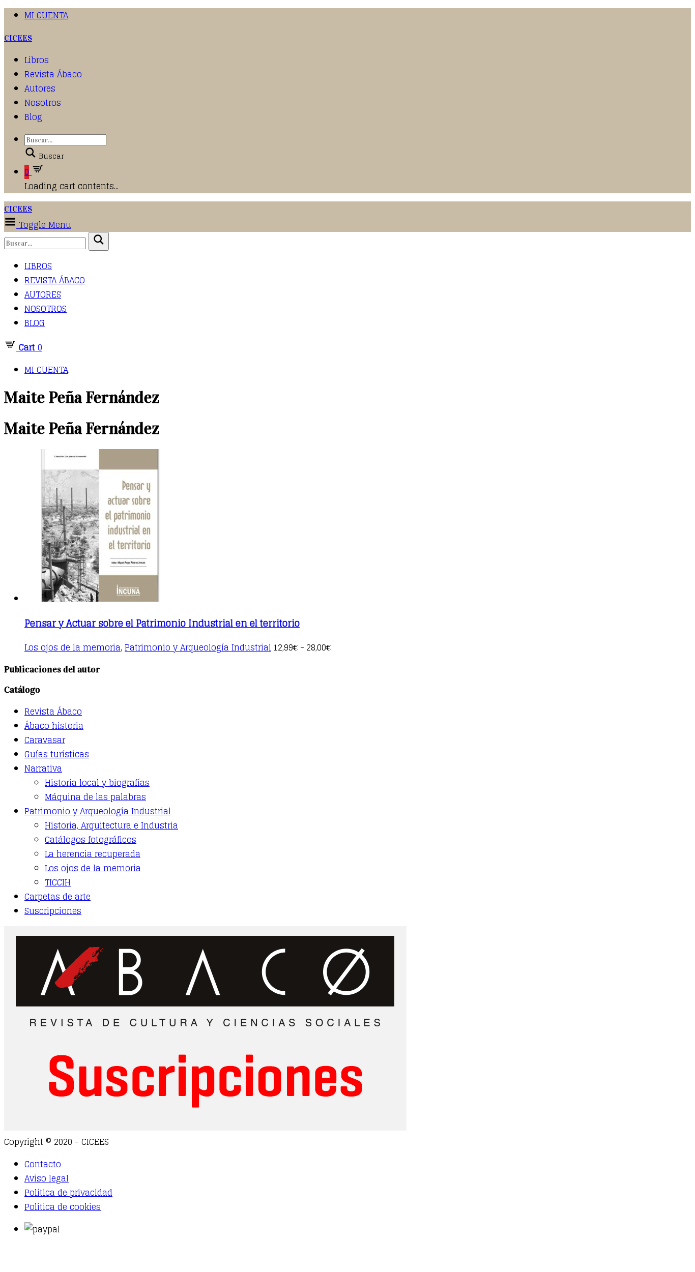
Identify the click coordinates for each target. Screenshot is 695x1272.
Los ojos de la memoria (72, 647)
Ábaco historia (53, 726)
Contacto (42, 1164)
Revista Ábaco (53, 74)
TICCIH (58, 882)
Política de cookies (62, 1207)
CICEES (18, 38)
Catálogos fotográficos (90, 840)
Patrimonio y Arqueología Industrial (198, 647)
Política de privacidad (68, 1193)
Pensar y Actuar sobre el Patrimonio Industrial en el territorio (162, 623)
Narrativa (43, 768)
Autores (39, 88)
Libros (36, 60)
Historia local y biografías (97, 783)
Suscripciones (52, 911)
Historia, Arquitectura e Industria (111, 825)
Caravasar (44, 740)
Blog (33, 117)
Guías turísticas (56, 754)
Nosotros (42, 103)
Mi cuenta (46, 15)
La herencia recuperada (92, 854)
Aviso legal (46, 1178)
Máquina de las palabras (95, 797)
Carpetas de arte (57, 897)
